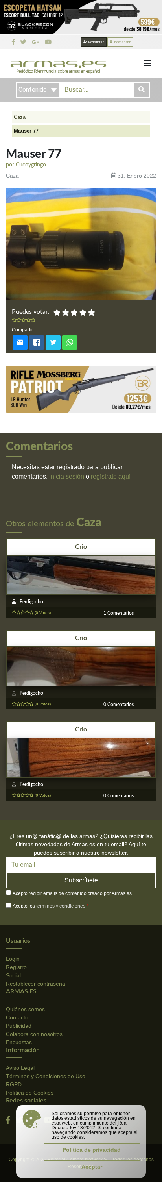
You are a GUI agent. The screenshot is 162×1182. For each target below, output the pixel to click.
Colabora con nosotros (34, 1034)
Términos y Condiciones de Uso (45, 1076)
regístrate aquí (111, 476)
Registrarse (95, 42)
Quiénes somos (25, 1009)
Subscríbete (81, 880)
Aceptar (91, 1167)
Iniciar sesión (121, 42)
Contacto (17, 1017)
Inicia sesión (66, 476)
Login (13, 959)
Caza (20, 117)
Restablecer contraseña (35, 983)
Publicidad (18, 1026)
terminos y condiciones (60, 906)
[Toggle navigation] (147, 63)
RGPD (14, 1084)
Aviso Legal (20, 1068)
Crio (81, 547)
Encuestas (19, 1042)
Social (13, 975)
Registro (16, 967)
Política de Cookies (29, 1093)
